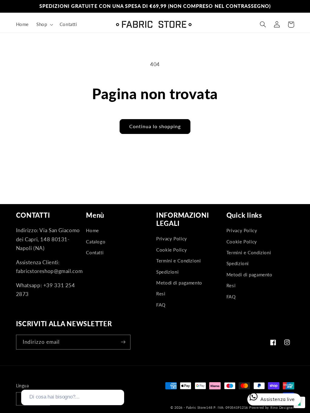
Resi (161, 293)
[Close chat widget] (119, 382)
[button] (44, 24)
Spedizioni (167, 272)
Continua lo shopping (155, 126)
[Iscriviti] (123, 342)
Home (92, 230)
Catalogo (95, 241)
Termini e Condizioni (178, 260)
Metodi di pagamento (179, 282)
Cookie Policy (171, 249)
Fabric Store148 (199, 407)
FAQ (161, 304)
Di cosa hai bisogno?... (54, 397)
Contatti (95, 252)
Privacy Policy (171, 238)
